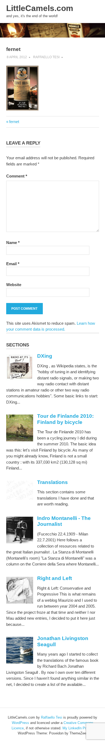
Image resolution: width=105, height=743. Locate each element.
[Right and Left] (19, 602)
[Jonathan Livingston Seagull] (19, 662)
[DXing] (19, 378)
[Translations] (19, 498)
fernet (14, 121)
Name (13, 242)
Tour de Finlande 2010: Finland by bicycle (65, 419)
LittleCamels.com (39, 8)
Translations (52, 482)
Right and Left (54, 578)
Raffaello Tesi (46, 57)
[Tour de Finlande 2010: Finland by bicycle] (19, 440)
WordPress (20, 723)
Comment (16, 176)
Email (12, 263)
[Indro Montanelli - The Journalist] (19, 542)
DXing (44, 356)
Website (13, 284)
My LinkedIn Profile (77, 728)
